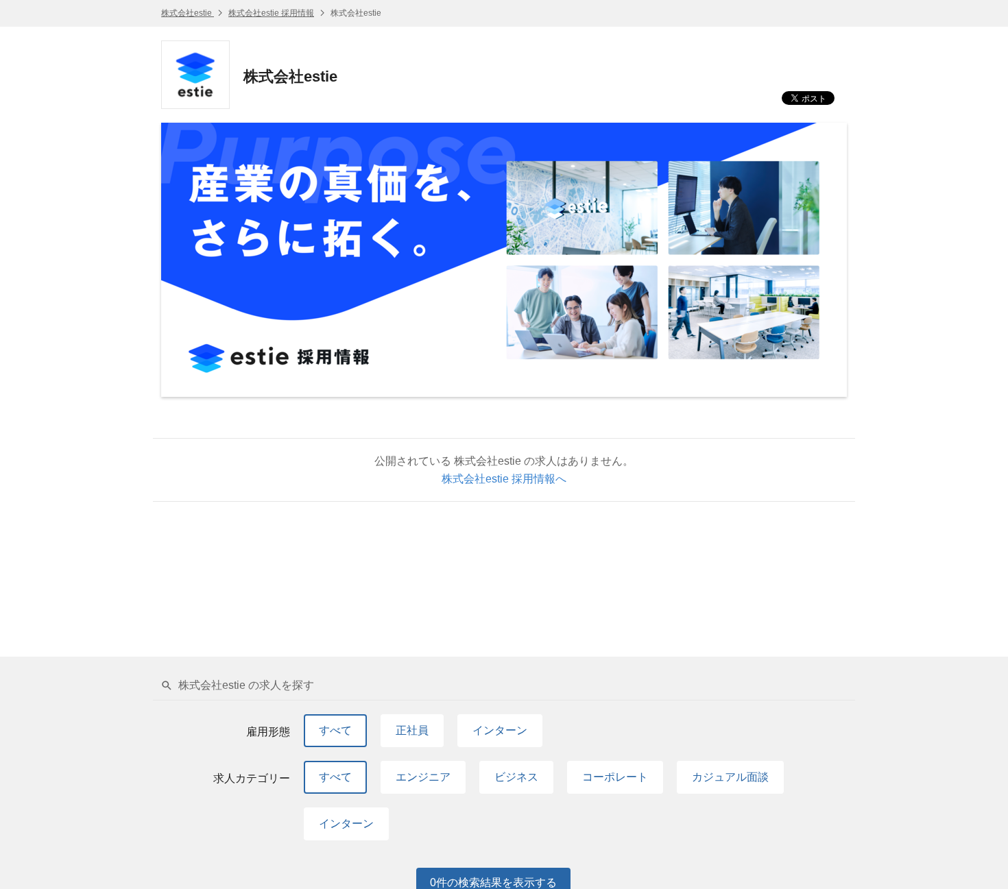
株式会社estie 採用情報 (271, 13)
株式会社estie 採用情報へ (504, 479)
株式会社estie (187, 13)
